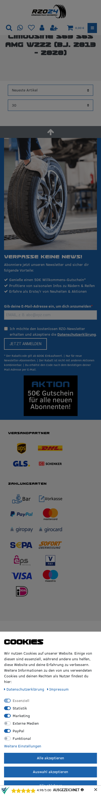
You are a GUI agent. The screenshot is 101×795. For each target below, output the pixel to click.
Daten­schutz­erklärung (25, 689)
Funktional (22, 738)
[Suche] (9, 28)
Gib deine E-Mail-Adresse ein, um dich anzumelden (47, 306)
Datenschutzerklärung (76, 334)
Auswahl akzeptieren (50, 771)
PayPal (18, 731)
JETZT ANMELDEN (25, 344)
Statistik (20, 708)
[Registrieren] (54, 28)
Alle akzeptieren (50, 758)
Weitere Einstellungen (22, 746)
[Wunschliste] (31, 28)
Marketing (21, 715)
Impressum (59, 689)
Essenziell (21, 700)
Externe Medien (26, 723)
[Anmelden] (42, 28)
